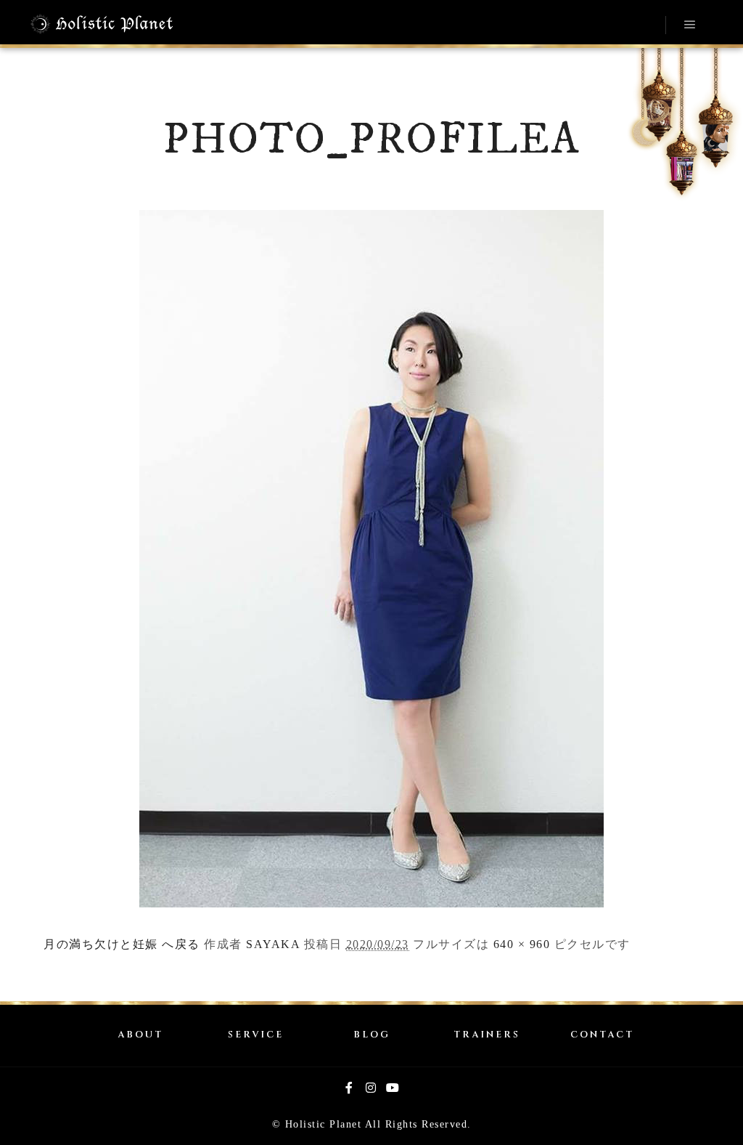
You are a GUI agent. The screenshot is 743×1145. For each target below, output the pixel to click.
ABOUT (140, 1035)
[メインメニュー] (690, 24)
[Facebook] (349, 1087)
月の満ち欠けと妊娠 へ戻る (122, 944)
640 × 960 (522, 944)
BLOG (371, 1035)
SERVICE (256, 1035)
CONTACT (602, 1035)
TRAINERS (486, 1035)
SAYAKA (273, 944)
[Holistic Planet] (101, 24)
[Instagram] (371, 1087)
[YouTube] (393, 1087)
